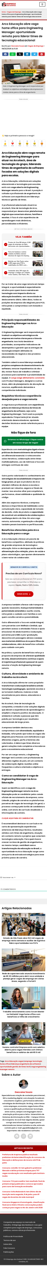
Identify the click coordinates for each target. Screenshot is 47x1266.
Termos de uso (9, 1240)
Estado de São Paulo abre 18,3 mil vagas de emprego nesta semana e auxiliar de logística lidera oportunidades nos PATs (23, 941)
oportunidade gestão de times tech (15, 1067)
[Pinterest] (42, 54)
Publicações (8, 1252)
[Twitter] (20, 54)
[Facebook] (5, 54)
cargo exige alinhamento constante (28, 378)
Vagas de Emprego (14, 12)
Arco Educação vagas (14, 1061)
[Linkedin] (27, 54)
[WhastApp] (13, 54)
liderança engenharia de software (25, 1064)
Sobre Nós (7, 1244)
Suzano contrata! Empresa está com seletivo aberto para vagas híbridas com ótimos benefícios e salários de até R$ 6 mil (23, 1050)
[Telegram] (34, 54)
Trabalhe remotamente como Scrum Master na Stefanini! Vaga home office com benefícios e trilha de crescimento (23, 1014)
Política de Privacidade (13, 1236)
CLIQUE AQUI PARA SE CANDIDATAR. (18, 818)
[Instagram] (23, 1136)
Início (4, 12)
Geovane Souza (18, 46)
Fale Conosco (9, 1248)
